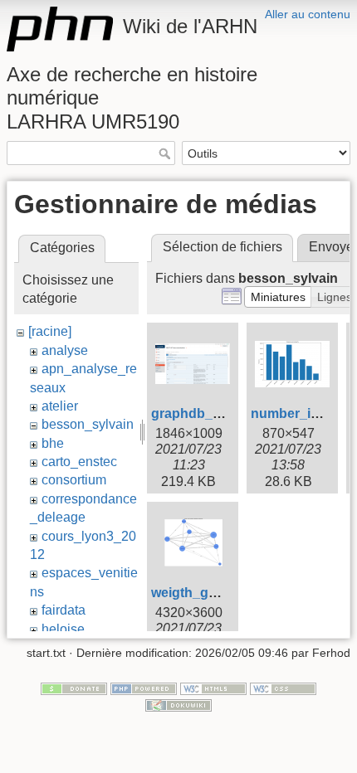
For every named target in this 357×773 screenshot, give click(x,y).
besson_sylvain (88, 424)
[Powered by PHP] (143, 687)
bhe (53, 443)
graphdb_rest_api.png (221, 413)
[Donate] (74, 687)
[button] (278, 297)
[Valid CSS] (283, 687)
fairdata (64, 610)
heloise (63, 629)
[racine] (49, 331)
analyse (65, 350)
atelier (60, 406)
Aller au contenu (307, 14)
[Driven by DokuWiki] (178, 704)
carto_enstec (79, 462)
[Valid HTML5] (213, 687)
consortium (74, 480)
